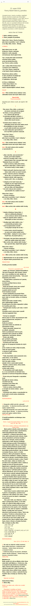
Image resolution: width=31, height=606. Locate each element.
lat (4, 1)
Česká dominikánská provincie (22, 604)
